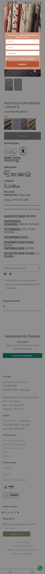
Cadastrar (22, 64)
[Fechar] (38, 7)
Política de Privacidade (27, 58)
